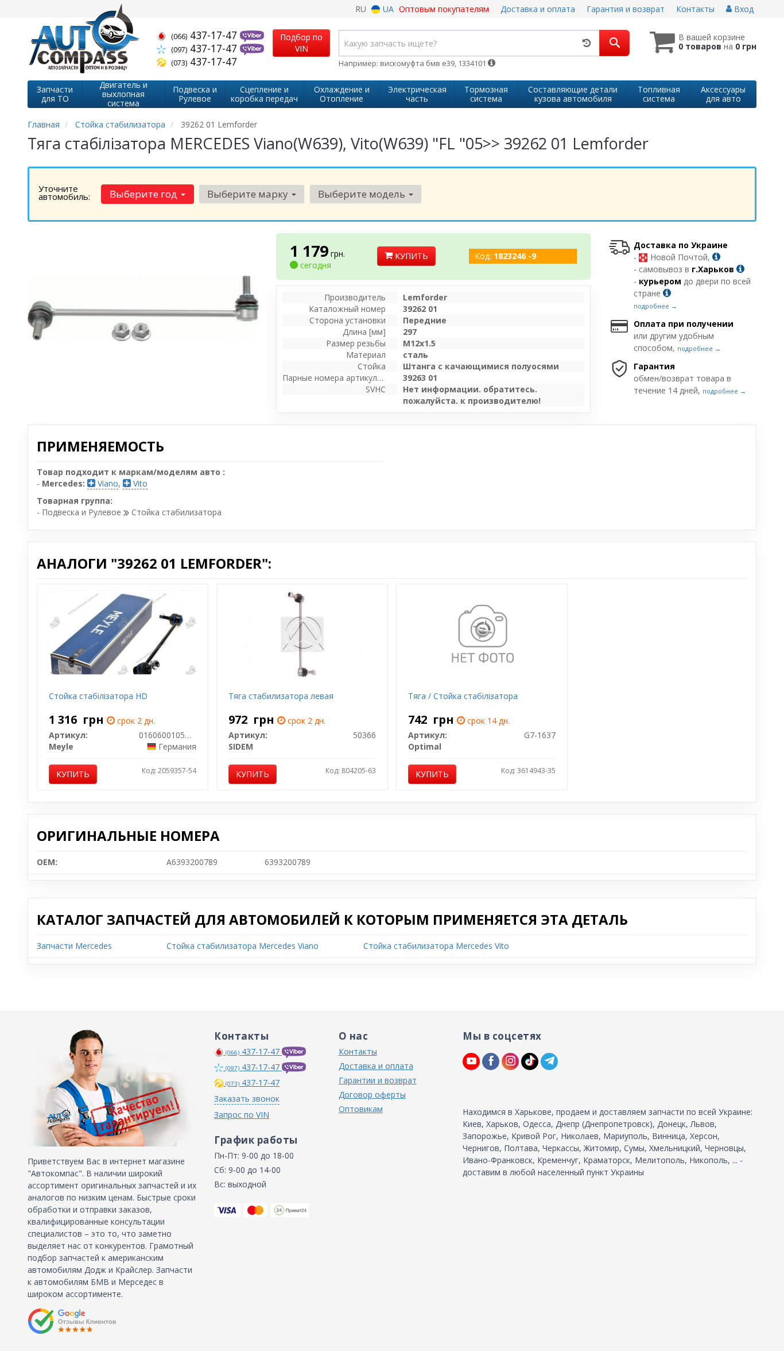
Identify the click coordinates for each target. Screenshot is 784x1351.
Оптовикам (361, 1108)
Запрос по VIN (241, 1114)
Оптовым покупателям (444, 8)
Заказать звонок (247, 1098)
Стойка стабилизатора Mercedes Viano (242, 945)
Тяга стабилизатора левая (280, 695)
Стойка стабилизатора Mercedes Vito (436, 945)
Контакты (695, 8)
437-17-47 (205, 35)
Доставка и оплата (537, 8)
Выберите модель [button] (362, 193)
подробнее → (655, 306)
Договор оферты (372, 1094)
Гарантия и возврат (626, 8)
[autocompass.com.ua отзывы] (72, 1321)
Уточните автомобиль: (64, 192)
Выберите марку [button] (248, 193)
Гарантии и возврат (378, 1080)
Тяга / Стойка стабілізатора (463, 695)
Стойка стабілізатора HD (98, 695)
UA (387, 8)
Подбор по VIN (301, 43)
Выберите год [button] (145, 193)
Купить (410, 255)
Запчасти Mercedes (74, 945)
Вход (743, 8)
